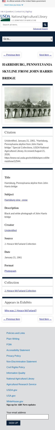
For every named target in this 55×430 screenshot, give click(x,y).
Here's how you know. (12, 5)
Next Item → (45, 55)
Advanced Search (40, 29)
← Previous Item (11, 55)
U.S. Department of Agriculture (24, 20)
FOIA (9, 344)
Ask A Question (7, 11)
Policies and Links (15, 333)
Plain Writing (12, 339)
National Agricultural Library (29, 17)
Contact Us (19, 11)
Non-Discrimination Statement (21, 361)
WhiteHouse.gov (14, 401)
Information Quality (15, 373)
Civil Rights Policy (15, 367)
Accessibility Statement (18, 350)
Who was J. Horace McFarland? (21, 310)
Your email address (16, 412)
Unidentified (11, 230)
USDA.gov (11, 390)
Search (45, 24)
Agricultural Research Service (21, 384)
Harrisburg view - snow (16, 200)
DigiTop (29, 11)
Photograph (10, 271)
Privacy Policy (13, 356)
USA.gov (11, 396)
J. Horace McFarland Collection (20, 291)
